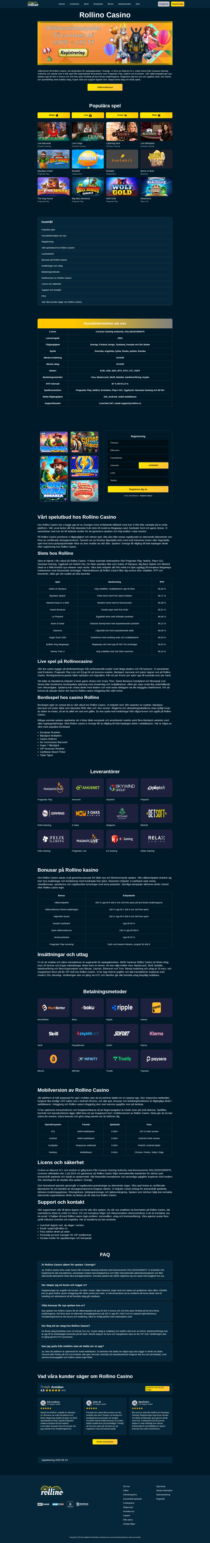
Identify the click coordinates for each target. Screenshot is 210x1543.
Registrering (47, 241)
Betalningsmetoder (51, 272)
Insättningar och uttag (52, 266)
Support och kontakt (51, 290)
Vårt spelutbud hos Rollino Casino (58, 248)
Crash (120, 115)
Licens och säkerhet (51, 284)
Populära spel (48, 229)
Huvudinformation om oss (54, 236)
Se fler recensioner (105, 1442)
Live (86, 115)
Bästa (52, 115)
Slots (154, 115)
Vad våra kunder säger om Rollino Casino (62, 302)
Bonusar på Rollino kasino (54, 260)
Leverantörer (48, 254)
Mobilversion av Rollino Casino (56, 278)
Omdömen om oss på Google (154, 1388)
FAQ (44, 296)
